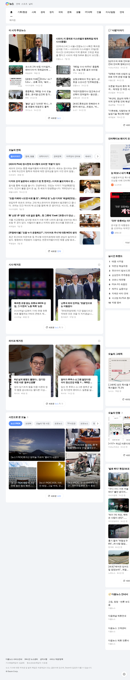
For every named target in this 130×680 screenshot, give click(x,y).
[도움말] (99, 265)
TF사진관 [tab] (71, 423)
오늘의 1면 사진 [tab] (43, 423)
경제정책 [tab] (57, 156)
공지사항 (43, 659)
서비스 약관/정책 (56, 659)
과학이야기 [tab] (44, 156)
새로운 (56, 118)
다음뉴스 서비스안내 (14, 659)
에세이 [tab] (88, 156)
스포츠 (24, 4)
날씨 (31, 4)
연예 (18, 4)
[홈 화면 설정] (124, 674)
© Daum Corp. (12, 671)
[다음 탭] (97, 156)
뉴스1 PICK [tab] (15, 423)
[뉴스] (11, 4)
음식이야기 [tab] (15, 156)
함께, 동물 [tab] (29, 156)
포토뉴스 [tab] (58, 423)
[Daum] (7, 4)
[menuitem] (11, 12)
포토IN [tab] (28, 423)
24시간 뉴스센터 (31, 659)
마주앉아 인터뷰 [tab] (73, 156)
